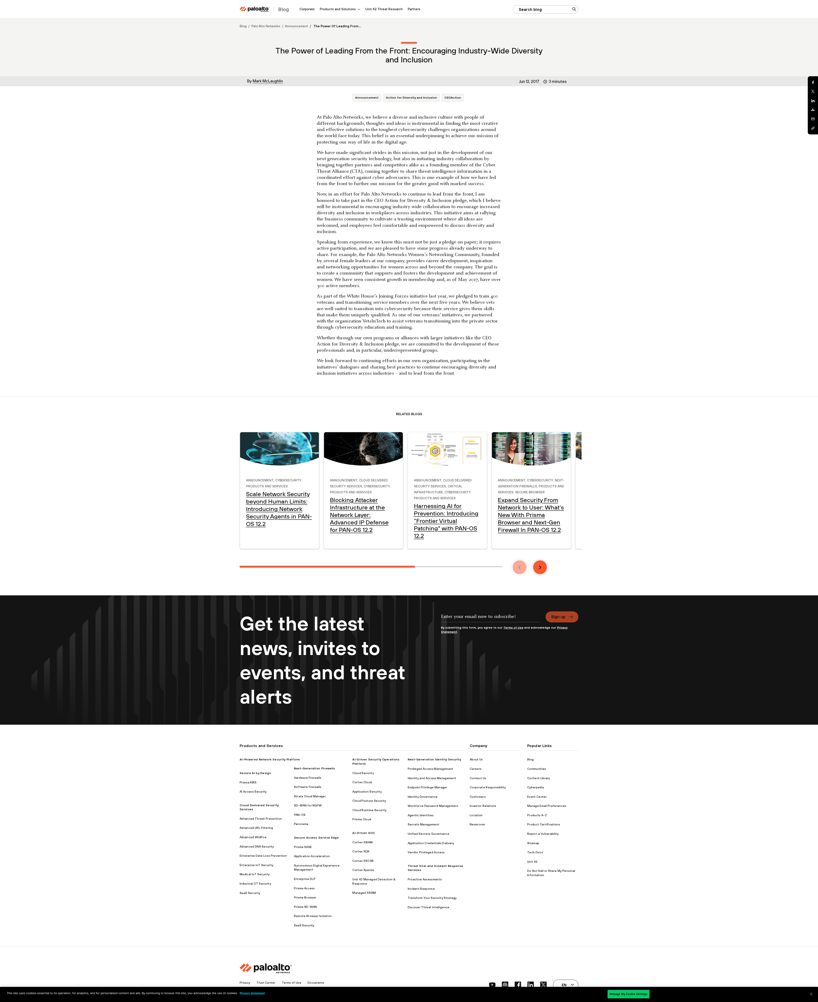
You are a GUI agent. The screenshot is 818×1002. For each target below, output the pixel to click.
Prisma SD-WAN (305, 906)
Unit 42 (532, 861)
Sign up (558, 616)
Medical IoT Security (254, 874)
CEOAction (452, 97)
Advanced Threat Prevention (261, 818)
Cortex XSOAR (363, 860)
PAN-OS (300, 814)
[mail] (813, 119)
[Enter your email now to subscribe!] (490, 618)
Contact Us (478, 778)
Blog (243, 26)
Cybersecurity (288, 479)
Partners (414, 9)
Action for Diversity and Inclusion (411, 97)
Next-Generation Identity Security (434, 759)
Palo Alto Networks (265, 26)
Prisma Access (304, 888)
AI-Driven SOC (363, 833)
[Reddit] (813, 110)
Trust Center (265, 982)
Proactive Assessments (425, 879)
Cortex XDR (360, 851)
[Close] (811, 994)
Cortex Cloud (362, 782)
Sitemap (533, 843)
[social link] (492, 985)
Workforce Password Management (433, 806)
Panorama (301, 824)
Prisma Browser (305, 897)
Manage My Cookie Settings (628, 994)
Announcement (296, 26)
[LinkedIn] (813, 100)
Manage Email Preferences (546, 806)
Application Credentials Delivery (431, 843)
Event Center (537, 796)
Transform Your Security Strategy (432, 898)
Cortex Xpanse (363, 870)
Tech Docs (535, 852)
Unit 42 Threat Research (384, 9)
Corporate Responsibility (488, 787)
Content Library (538, 778)
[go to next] (540, 567)
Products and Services (267, 485)
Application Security (367, 791)
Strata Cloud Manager (310, 796)
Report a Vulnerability (543, 833)
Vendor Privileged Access (426, 852)
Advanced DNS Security (257, 846)
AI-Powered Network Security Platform (270, 759)
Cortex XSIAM (362, 842)
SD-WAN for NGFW (308, 805)
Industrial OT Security (255, 883)
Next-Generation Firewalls (314, 768)
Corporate (307, 9)
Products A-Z (537, 815)
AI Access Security (253, 791)
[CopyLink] (813, 128)
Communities (536, 768)
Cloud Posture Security (369, 800)
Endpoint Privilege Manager (427, 787)
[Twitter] (813, 91)
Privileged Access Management (430, 768)
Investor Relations (483, 806)
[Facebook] (813, 82)
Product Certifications (543, 824)
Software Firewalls (307, 787)
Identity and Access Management (432, 778)
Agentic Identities (421, 815)
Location (476, 815)
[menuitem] (307, 9)
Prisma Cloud (361, 819)
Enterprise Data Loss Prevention (263, 855)
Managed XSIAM (364, 892)
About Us (476, 759)
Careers (475, 768)
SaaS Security (250, 893)
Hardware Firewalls (307, 777)
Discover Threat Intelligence (428, 907)
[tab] (327, 567)
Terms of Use (513, 627)
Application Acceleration (312, 856)
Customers (478, 796)
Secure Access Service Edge (316, 837)
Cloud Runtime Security (369, 810)
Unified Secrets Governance (428, 833)
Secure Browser (530, 491)
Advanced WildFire (253, 837)
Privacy (245, 982)
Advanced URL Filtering (256, 827)
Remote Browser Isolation (313, 916)
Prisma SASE (303, 847)
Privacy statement (252, 993)
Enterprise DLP (304, 879)
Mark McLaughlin (268, 81)
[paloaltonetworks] (254, 9)
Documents (316, 982)
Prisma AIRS (248, 782)
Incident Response (421, 888)
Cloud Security (363, 773)
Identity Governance (423, 796)
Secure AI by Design (255, 773)
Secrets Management (423, 824)
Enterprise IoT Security (256, 865)
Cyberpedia (535, 787)
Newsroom (477, 824)
